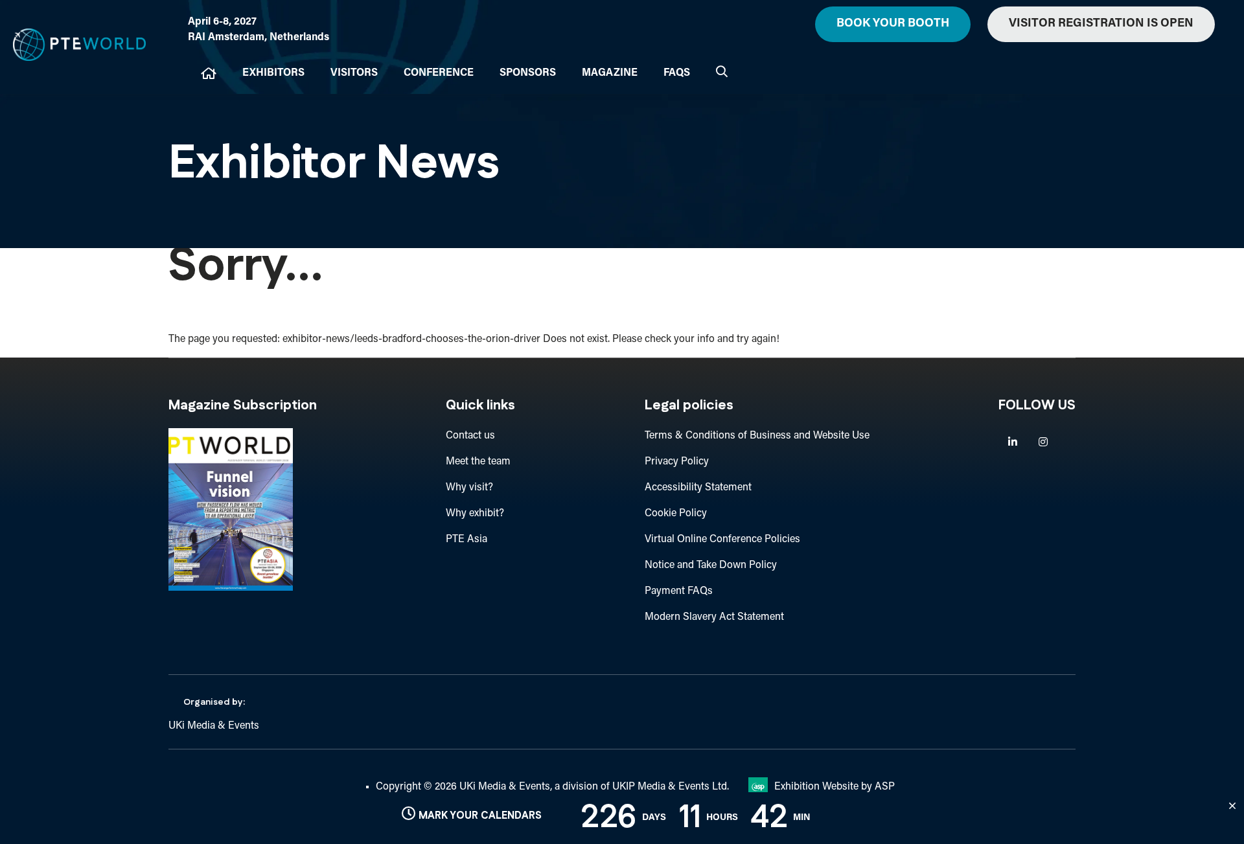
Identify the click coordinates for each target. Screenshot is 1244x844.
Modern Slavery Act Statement (714, 617)
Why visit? (469, 488)
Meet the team (478, 462)
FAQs (676, 73)
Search (722, 71)
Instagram (1043, 442)
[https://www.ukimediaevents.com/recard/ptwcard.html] (230, 588)
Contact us (470, 436)
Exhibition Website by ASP (834, 787)
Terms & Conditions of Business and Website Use (757, 436)
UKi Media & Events (213, 726)
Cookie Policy (676, 513)
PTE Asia (466, 539)
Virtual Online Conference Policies (722, 539)
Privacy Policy (677, 462)
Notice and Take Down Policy (711, 565)
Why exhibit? (475, 513)
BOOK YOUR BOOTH (892, 24)
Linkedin (1012, 442)
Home (208, 73)
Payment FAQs (679, 591)
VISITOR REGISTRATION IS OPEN (1101, 24)
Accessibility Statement (698, 488)
